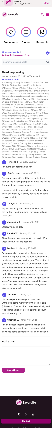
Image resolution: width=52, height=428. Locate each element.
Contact (26, 421)
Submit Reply (13, 370)
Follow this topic (10, 79)
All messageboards (10, 52)
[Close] (2, 1)
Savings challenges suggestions (15, 55)
